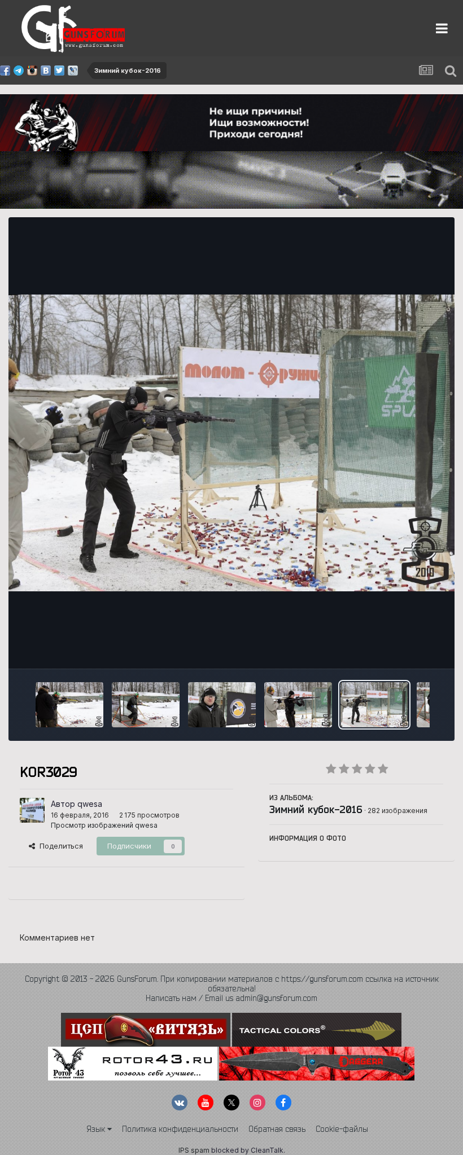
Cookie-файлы (342, 1129)
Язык (96, 1129)
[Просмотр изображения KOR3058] (222, 704)
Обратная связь (276, 1129)
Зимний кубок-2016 (315, 809)
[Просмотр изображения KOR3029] (374, 704)
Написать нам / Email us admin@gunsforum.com (231, 998)
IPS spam (193, 1150)
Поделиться (59, 845)
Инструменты (405, 647)
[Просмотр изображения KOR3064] (69, 704)
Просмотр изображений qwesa (104, 825)
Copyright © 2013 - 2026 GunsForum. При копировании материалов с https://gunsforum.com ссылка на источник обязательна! (232, 983)
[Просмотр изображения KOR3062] (146, 704)
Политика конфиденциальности (180, 1129)
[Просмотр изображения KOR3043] (298, 704)
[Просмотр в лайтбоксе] (231, 443)
